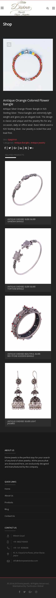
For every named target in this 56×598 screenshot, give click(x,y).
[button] (9, 44)
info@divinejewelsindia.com (25, 560)
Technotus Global (35, 586)
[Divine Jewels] (20, 7)
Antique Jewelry (38, 142)
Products (9, 502)
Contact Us (10, 516)
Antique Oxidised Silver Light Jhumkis (21, 422)
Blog (7, 509)
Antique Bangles (22, 142)
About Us (9, 495)
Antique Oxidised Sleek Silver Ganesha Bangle (21, 220)
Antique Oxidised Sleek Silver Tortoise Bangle (21, 287)
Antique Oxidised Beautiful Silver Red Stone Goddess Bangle (23, 355)
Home (7, 488)
